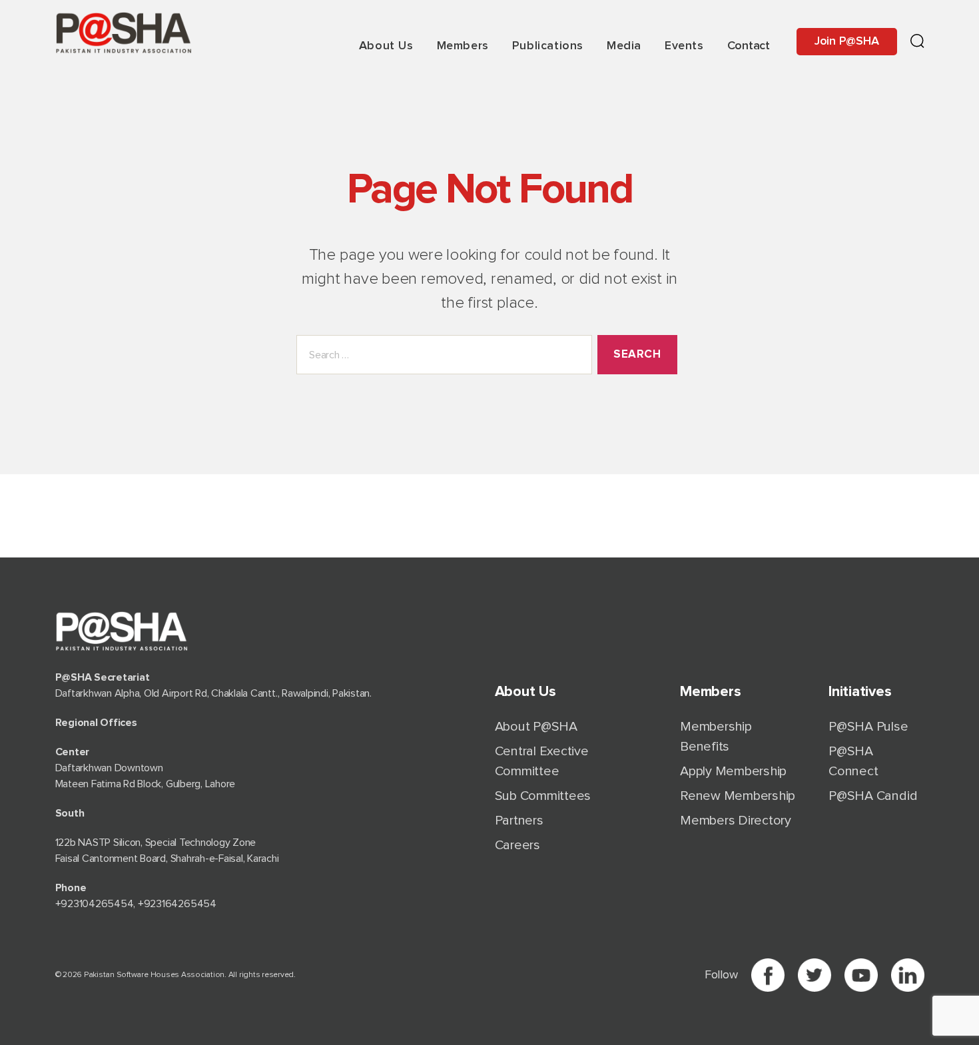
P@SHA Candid (872, 796)
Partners (519, 820)
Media (624, 46)
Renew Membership (737, 796)
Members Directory (735, 820)
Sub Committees (543, 796)
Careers (517, 845)
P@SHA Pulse (868, 726)
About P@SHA (536, 726)
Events (684, 46)
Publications (547, 46)
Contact (748, 46)
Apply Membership (733, 771)
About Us (386, 46)
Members (463, 46)
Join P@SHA (847, 41)
